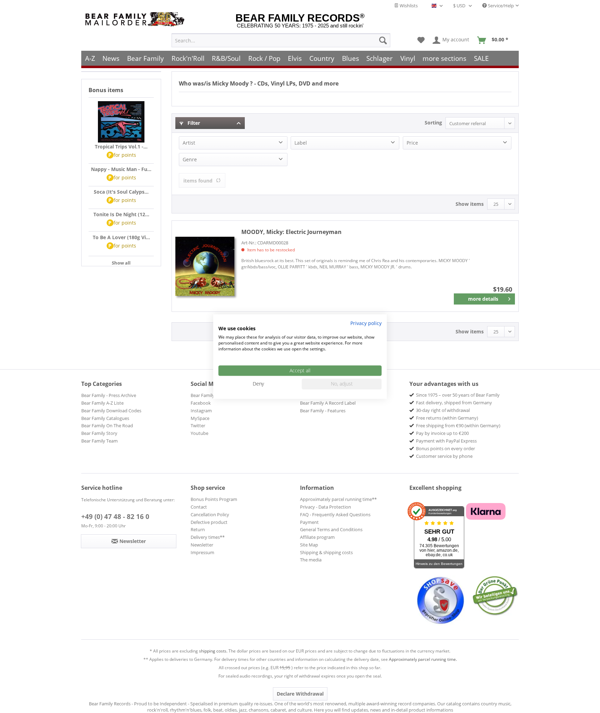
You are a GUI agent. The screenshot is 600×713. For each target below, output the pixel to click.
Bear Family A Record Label (328, 403)
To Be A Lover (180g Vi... (121, 237)
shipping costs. (213, 651)
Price (412, 142)
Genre (190, 159)
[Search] (383, 40)
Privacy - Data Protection (325, 507)
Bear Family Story (99, 433)
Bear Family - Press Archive (108, 395)
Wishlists (408, 5)
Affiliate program (317, 537)
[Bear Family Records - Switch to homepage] (136, 19)
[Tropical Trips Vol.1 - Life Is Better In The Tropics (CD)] (121, 122)
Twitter (198, 425)
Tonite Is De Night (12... (121, 214)
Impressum (202, 552)
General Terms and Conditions (331, 529)
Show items (470, 204)
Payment (309, 522)
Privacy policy (366, 323)
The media (311, 560)
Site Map (309, 545)
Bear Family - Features (322, 410)
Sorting (433, 122)
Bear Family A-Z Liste (102, 403)
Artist (189, 142)
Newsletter (202, 545)
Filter (193, 123)
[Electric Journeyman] (204, 266)
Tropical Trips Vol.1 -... (121, 146)
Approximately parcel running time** (338, 499)
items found (197, 180)
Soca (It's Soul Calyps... (121, 191)
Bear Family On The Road (107, 425)
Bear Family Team (99, 441)
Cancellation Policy (210, 514)
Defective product (209, 522)
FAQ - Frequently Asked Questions (335, 514)
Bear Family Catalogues (105, 418)
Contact (199, 507)
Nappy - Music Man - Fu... (121, 169)
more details (483, 298)
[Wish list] (421, 40)
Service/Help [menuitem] (500, 5)
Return (198, 529)
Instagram (201, 410)
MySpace (200, 418)
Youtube (199, 433)
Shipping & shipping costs (326, 552)
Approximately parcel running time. (423, 659)
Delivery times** (208, 537)
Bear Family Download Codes (111, 410)
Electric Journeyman (291, 232)
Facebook (201, 403)
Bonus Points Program (214, 499)
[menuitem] (281, 40)
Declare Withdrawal (300, 693)
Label (300, 142)
